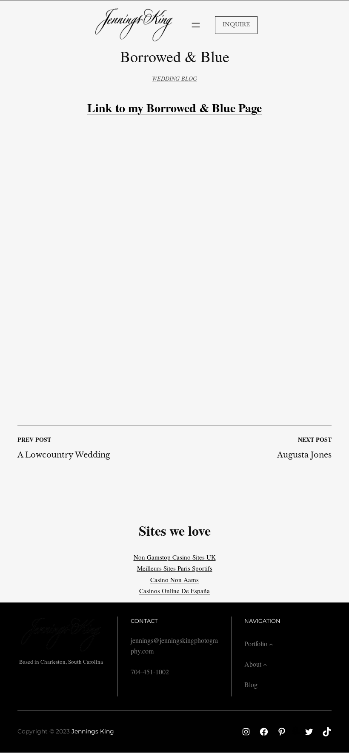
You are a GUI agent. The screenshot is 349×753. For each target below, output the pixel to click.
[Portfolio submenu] (271, 644)
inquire (236, 24)
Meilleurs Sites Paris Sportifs (174, 568)
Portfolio (255, 643)
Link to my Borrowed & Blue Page (174, 108)
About (252, 663)
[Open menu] (196, 25)
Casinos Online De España (174, 590)
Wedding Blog (174, 78)
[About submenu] (265, 664)
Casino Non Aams (174, 579)
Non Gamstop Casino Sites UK (175, 557)
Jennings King (93, 731)
